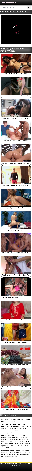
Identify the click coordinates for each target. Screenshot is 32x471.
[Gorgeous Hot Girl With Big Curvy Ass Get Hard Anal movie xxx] (16, 153)
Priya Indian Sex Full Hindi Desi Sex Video (15, 387)
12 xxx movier (24, 441)
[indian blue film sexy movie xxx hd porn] (16, 310)
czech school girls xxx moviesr (18, 428)
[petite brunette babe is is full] (16, 287)
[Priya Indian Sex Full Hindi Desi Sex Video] (16, 377)
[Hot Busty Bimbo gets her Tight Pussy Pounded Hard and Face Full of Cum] (16, 63)
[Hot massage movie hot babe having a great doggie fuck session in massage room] (16, 220)
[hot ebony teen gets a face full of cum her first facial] (16, 86)
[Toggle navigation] (28, 2)
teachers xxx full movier (19, 433)
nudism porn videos (16, 463)
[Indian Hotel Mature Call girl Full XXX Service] (16, 399)
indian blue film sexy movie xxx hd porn (14, 320)
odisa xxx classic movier (11, 456)
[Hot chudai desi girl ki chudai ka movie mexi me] (16, 354)
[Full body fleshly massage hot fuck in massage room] (16, 198)
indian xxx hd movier (13, 437)
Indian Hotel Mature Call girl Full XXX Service (16, 409)
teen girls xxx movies (9, 441)
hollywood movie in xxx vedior (8, 419)
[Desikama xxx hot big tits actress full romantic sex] (16, 332)
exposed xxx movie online (18, 452)
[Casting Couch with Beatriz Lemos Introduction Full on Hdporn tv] (16, 108)
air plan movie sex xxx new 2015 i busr (10, 430)
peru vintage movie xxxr (15, 424)
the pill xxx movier (7, 443)
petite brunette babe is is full (10, 297)
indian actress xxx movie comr (13, 426)
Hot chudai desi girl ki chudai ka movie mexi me (16, 364)
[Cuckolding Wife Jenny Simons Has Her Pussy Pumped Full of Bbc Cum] (16, 130)
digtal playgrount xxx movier (8, 450)
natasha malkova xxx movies (22, 448)
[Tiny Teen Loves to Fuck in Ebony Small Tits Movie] (16, 265)
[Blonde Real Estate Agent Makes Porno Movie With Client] (16, 175)
